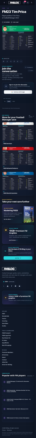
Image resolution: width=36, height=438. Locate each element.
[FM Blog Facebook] (11, 285)
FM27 (3, 312)
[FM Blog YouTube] (15, 285)
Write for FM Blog (7, 363)
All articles (29, 117)
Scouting (4, 320)
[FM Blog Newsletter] (19, 285)
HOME (3, 8)
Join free (17, 256)
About (4, 356)
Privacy (4, 431)
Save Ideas (5, 322)
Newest (8, 102)
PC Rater (4, 339)
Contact (4, 358)
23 (7, 8)
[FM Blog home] (17, 267)
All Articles (5, 353)
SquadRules (5, 341)
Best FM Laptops (6, 344)
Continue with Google (18, 93)
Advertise (4, 361)
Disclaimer (9, 431)
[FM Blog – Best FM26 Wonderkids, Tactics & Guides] (14, 2)
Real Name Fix (6, 337)
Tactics (4, 317)
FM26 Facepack (6, 332)
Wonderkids (5, 315)
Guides (4, 325)
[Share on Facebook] (14, 61)
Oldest (13, 102)
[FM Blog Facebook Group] (7, 285)
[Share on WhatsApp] (17, 61)
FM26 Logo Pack (6, 334)
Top (4, 102)
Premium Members (7, 351)
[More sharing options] (21, 60)
